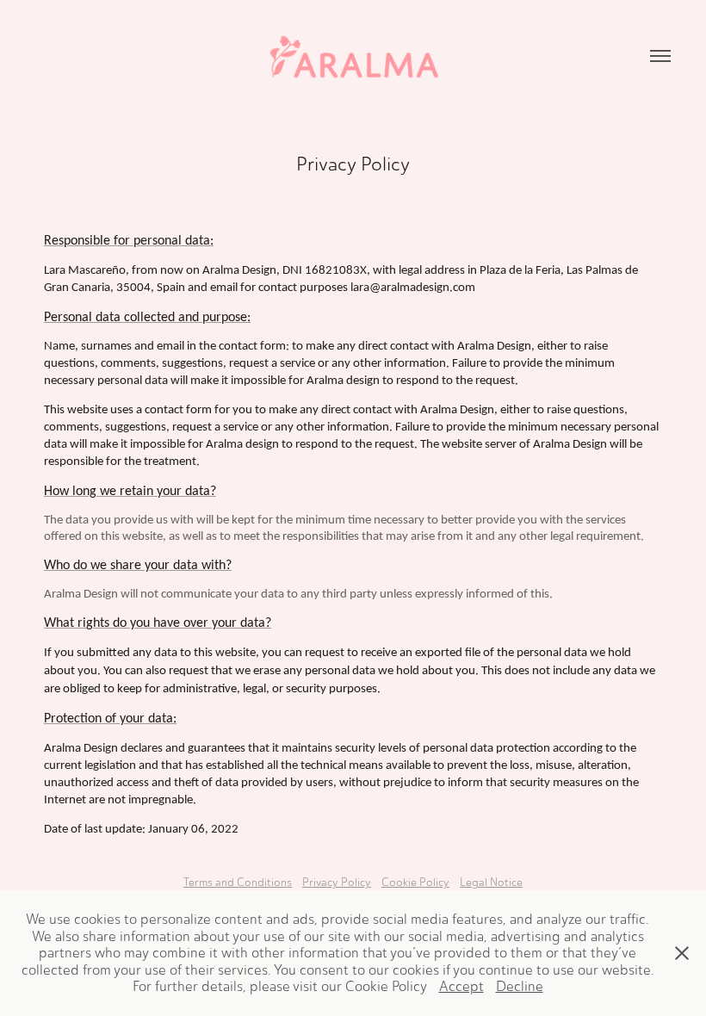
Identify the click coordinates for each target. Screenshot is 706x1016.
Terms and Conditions (237, 882)
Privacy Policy (336, 882)
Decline (519, 986)
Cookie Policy (415, 882)
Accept (461, 986)
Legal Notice (491, 882)
